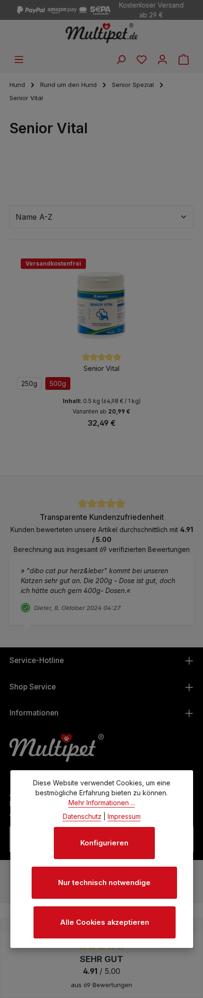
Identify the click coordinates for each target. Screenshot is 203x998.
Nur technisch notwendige (104, 882)
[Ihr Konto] (162, 59)
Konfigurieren (104, 843)
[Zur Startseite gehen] (102, 33)
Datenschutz (82, 816)
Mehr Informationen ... (101, 803)
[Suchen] (120, 59)
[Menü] (18, 59)
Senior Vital (101, 368)
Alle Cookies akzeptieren (104, 922)
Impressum (124, 816)
